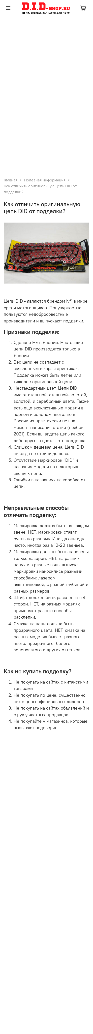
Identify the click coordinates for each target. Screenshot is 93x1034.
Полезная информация (44, 179)
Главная (10, 179)
